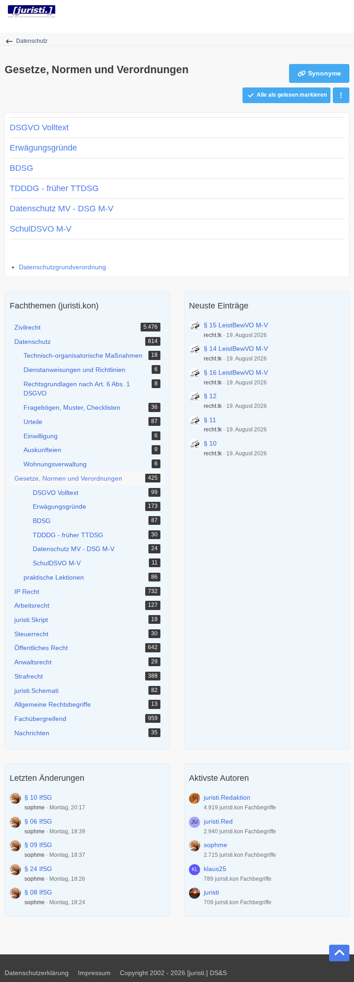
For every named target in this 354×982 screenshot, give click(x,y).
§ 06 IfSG (38, 821)
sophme (34, 807)
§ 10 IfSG (38, 797)
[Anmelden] (319, 11)
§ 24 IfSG (38, 868)
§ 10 (210, 443)
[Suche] (296, 11)
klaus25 (215, 868)
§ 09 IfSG (38, 844)
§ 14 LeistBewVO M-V (236, 348)
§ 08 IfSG (38, 892)
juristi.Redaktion (227, 797)
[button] (341, 95)
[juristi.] (31, 11)
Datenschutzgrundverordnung (62, 267)
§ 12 (210, 396)
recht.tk (213, 335)
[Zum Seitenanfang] (339, 953)
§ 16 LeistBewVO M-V (236, 372)
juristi (211, 892)
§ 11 (210, 420)
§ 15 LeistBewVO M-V (236, 325)
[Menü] (342, 11)
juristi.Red (218, 821)
